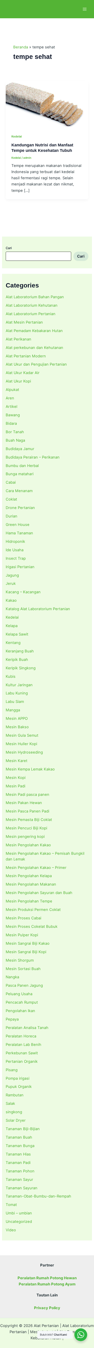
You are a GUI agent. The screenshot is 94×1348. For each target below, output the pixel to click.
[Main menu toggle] (84, 9)
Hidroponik (15, 541)
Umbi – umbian (19, 1213)
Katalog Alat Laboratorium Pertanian (38, 609)
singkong (14, 1112)
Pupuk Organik (19, 1086)
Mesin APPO (17, 718)
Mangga (13, 710)
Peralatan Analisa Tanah (27, 1027)
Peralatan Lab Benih (23, 1044)
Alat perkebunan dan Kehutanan (34, 347)
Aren (10, 398)
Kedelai (12, 617)
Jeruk (11, 583)
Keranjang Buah (20, 651)
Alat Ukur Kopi (18, 381)
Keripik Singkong (21, 668)
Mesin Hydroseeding (24, 752)
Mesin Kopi (16, 777)
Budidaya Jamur (20, 448)
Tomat (11, 1204)
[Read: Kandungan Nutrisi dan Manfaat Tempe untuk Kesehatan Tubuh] (47, 104)
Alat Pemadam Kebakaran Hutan (34, 330)
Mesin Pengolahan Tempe (29, 901)
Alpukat (12, 389)
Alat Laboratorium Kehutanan (31, 305)
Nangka (12, 977)
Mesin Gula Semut (22, 735)
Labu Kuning (17, 693)
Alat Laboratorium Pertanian (30, 313)
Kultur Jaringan (19, 685)
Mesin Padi (15, 786)
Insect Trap (16, 558)
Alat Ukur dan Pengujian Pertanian (36, 364)
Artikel (11, 406)
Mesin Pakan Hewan (24, 802)
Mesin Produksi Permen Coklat (33, 909)
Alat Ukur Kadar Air (22, 372)
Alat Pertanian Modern (26, 356)
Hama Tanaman (19, 533)
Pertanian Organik (22, 1061)
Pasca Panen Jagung (24, 985)
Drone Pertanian (20, 507)
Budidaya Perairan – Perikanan (33, 457)
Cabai (11, 482)
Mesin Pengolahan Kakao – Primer (36, 867)
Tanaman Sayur (19, 1179)
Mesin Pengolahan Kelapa (29, 875)
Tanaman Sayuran (21, 1188)
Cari (9, 248)
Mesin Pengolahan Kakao (28, 845)
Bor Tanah (15, 432)
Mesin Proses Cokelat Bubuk (31, 926)
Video (11, 1230)
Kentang (13, 642)
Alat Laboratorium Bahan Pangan (35, 297)
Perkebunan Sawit (22, 1053)
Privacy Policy (47, 1308)
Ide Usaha (15, 550)
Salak (10, 1103)
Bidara (11, 423)
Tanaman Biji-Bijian (23, 1128)
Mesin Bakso (17, 727)
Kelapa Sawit (17, 634)
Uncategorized (19, 1221)
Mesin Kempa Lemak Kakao (30, 769)
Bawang (13, 415)
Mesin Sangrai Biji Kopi (26, 952)
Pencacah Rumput (22, 1002)
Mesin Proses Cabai (23, 918)
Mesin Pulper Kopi (22, 935)
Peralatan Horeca (21, 1036)
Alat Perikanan (18, 339)
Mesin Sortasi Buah (23, 968)
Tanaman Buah (19, 1137)
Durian (11, 516)
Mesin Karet (16, 760)
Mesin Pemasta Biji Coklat (29, 819)
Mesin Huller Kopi (21, 743)
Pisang (12, 1070)
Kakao (11, 600)
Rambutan (15, 1095)
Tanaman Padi (18, 1162)
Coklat (11, 499)
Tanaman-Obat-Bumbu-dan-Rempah (38, 1196)
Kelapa (12, 625)
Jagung (12, 575)
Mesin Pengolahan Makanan (31, 884)
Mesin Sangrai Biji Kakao (28, 943)
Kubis (11, 676)
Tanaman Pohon (20, 1171)
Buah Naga (15, 440)
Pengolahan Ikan (20, 1010)
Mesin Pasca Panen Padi (27, 811)
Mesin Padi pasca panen (27, 794)
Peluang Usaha (19, 994)
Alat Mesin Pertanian (24, 322)
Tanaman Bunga (20, 1145)
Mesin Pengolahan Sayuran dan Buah (39, 892)
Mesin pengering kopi (25, 836)
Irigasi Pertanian (20, 567)
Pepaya (12, 1019)
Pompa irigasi (17, 1078)
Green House (17, 524)
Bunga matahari (20, 474)
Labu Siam (15, 701)
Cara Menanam (19, 490)
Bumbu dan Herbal (22, 465)
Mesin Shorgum (20, 960)
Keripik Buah (17, 659)
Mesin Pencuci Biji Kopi (26, 828)
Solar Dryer (16, 1120)
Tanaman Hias (18, 1154)
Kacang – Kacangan (23, 592)
